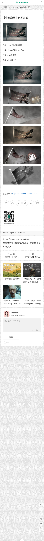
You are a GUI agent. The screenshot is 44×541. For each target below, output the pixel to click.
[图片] (37, 330)
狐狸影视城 (23, 2)
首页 (5, 7)
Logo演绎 (22, 7)
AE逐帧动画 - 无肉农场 (11, 279)
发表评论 (12, 55)
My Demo (12, 7)
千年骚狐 (11, 239)
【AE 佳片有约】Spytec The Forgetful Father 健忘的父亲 (32, 304)
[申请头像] (38, 313)
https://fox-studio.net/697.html (25, 194)
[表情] (33, 330)
